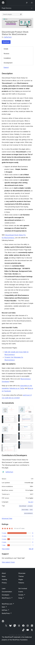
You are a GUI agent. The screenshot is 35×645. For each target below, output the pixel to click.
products (30, 506)
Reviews (6, 53)
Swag (21, 598)
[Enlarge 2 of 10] (14, 418)
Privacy (4, 583)
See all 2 (30, 502)
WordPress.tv (7, 598)
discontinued (22, 506)
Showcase (21, 573)
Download (6, 42)
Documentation (7, 592)
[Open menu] (32, 2)
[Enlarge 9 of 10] (31, 435)
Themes (21, 576)
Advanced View (7, 518)
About (4, 573)
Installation (7, 58)
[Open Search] (26, 2)
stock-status (25, 509)
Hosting (4, 579)
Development (8, 63)
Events (20, 592)
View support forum (8, 562)
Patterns (21, 583)
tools (31, 509)
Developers (5, 595)
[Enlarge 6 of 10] (31, 408)
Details (6, 49)
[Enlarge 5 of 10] (14, 446)
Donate (21, 595)
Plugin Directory (6, 8)
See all (31, 549)
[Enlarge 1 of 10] (14, 408)
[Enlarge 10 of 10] (31, 443)
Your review (6, 549)
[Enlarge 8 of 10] (31, 425)
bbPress (5, 610)
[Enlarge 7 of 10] (31, 417)
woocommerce (28, 513)
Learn (3, 588)
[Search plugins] (21, 14)
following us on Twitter (16, 388)
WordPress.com (8, 604)
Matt (4, 607)
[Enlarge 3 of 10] (14, 427)
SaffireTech (8, 37)
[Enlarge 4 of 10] (14, 436)
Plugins (20, 579)
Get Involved (22, 588)
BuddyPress (7, 613)
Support (6, 67)
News (4, 576)
